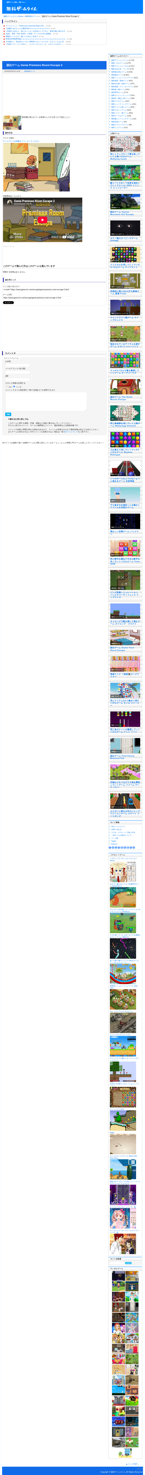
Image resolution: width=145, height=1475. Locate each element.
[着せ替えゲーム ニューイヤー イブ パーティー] (118, 1332)
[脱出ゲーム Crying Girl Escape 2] (131, 1311)
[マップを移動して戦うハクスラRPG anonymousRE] (118, 1426)
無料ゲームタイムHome (13, 16)
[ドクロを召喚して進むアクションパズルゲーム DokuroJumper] (118, 1280)
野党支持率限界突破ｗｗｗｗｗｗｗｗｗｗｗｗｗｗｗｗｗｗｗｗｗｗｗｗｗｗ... (36, 39)
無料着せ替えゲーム (119, 72)
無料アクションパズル (119, 66)
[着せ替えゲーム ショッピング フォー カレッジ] (131, 1374)
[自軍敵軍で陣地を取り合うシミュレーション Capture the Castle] (131, 1364)
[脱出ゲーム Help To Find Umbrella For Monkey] (118, 1353)
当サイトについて (70, 432)
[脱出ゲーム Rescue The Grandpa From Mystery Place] (131, 1291)
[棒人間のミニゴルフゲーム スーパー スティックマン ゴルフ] (118, 1395)
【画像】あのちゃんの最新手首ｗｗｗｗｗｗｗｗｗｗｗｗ (28, 28)
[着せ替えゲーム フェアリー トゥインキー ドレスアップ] (131, 1332)
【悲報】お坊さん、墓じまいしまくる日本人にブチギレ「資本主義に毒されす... (36, 31)
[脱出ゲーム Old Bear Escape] (118, 1416)
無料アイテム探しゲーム (120, 107)
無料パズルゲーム (118, 63)
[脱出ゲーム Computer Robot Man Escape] (118, 1405)
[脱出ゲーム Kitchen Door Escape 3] (131, 1353)
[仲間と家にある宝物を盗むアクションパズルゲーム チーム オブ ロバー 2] (131, 1395)
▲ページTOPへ (132, 1464)
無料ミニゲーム (117, 128)
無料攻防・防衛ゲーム (119, 81)
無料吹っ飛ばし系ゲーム (120, 98)
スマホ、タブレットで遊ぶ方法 (123, 832)
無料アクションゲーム (119, 60)
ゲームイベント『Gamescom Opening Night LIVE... (25, 26)
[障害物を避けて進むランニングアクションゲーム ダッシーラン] (125, 1457)
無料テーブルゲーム (119, 116)
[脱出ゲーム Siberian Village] (118, 1447)
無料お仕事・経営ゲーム (120, 84)
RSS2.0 (114, 844)
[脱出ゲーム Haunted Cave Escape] (131, 1426)
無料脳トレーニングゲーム (121, 119)
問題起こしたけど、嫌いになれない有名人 (22, 36)
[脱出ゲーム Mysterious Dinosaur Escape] (118, 1301)
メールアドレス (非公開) (15, 368)
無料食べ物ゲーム (118, 89)
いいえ (19, 387)
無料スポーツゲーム (119, 110)
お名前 (8, 361)
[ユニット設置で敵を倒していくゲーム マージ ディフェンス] (118, 1374)
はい (10, 387)
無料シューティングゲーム (121, 104)
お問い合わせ (116, 829)
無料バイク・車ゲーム (119, 113)
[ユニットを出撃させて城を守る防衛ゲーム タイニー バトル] (131, 1447)
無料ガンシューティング (120, 95)
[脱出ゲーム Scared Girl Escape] (131, 1416)
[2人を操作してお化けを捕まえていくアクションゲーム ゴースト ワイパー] (118, 1311)
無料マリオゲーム (118, 101)
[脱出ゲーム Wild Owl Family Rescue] (131, 1280)
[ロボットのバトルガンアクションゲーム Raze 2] (118, 1322)
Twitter (113, 841)
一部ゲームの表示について (121, 835)
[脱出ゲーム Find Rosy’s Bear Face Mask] (118, 1291)
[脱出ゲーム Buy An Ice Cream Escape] (131, 1343)
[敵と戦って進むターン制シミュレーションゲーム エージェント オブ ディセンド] (131, 1436)
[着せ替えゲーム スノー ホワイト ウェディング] (131, 1301)
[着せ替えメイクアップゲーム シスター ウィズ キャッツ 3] (118, 1343)
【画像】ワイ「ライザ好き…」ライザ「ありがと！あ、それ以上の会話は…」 (35, 44)
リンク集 (114, 838)
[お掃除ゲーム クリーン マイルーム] (118, 1364)
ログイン (140, 1468)
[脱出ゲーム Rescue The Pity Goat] (131, 1405)
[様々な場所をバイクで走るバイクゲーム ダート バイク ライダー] (131, 1384)
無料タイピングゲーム (119, 125)
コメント (31, 390)
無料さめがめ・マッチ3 (120, 69)
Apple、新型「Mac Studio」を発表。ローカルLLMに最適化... (29, 34)
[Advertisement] (54, 52)
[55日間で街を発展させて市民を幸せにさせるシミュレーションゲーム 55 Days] (131, 1322)
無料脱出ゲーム (31, 16)
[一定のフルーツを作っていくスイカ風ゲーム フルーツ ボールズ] (118, 1384)
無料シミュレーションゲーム (122, 78)
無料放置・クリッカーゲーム (122, 87)
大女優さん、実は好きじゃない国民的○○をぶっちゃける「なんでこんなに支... (35, 42)
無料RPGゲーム (117, 92)
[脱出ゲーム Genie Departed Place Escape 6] (118, 1436)
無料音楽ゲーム (117, 122)
